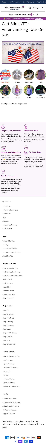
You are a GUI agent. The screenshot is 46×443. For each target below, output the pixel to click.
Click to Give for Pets (10, 268)
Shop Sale (6, 340)
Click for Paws (7, 283)
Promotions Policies (9, 248)
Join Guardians (14, 2)
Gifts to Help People (9, 399)
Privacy (5, 245)
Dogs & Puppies (8, 364)
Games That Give (8, 294)
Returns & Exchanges (10, 210)
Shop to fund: (19, 14)
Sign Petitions (28, 2)
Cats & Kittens (7, 360)
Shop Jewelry (7, 336)
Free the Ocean (8, 290)
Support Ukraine (8, 413)
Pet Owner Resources (10, 368)
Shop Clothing (7, 321)
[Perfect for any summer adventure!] (23, 63)
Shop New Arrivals (9, 344)
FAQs (4, 217)
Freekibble (6, 287)
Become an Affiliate (9, 225)
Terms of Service (8, 241)
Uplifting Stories (8, 379)
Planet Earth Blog (9, 382)
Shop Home (6, 329)
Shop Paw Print (8, 318)
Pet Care (5, 375)
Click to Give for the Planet (12, 276)
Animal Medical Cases (10, 406)
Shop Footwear (8, 325)
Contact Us (6, 214)
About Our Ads (7, 256)
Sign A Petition (7, 298)
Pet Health (6, 371)
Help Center (6, 206)
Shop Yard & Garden (9, 333)
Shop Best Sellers (8, 314)
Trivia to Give (7, 279)
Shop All (5, 310)
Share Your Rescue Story (11, 386)
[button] (30, 8)
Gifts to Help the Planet (11, 402)
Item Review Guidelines (11, 252)
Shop (4, 2)
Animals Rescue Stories (11, 356)
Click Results (7, 228)
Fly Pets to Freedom (10, 410)
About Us (5, 221)
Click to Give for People (11, 272)
